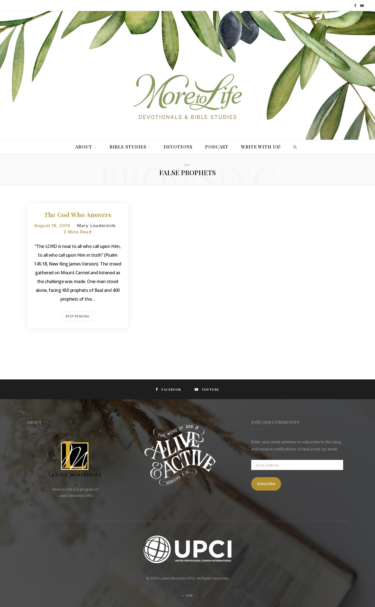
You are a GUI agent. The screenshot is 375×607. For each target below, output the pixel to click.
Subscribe (266, 483)
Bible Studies (128, 147)
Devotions (178, 147)
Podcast (216, 147)
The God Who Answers (77, 214)
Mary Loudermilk (96, 225)
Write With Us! (261, 147)
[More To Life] (187, 97)
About (83, 147)
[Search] (293, 147)
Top (189, 595)
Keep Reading (77, 316)
